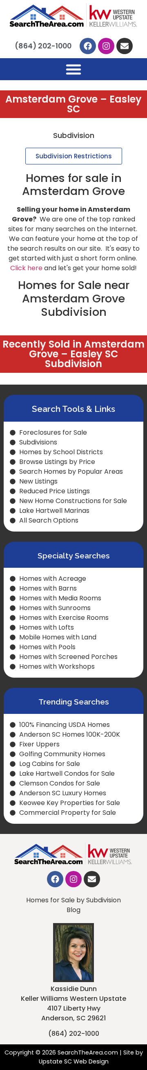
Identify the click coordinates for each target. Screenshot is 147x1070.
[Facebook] (88, 46)
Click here (26, 268)
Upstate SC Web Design (74, 1061)
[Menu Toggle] (73, 69)
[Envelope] (124, 46)
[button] (73, 156)
